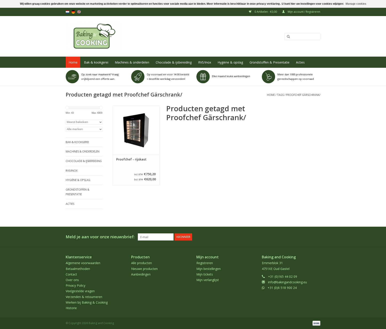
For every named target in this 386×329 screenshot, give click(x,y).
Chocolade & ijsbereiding (174, 62)
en (79, 12)
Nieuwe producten (144, 269)
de (73, 12)
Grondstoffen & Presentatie (270, 62)
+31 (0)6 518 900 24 (282, 288)
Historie (71, 308)
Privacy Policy (75, 285)
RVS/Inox (204, 62)
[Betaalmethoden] (315, 323)
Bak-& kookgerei (96, 62)
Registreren (204, 263)
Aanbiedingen (141, 274)
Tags (280, 95)
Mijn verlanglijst (207, 280)
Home (73, 62)
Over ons (72, 280)
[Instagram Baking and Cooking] (316, 237)
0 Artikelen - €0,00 (266, 12)
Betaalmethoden (78, 269)
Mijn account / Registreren (303, 12)
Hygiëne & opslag (230, 62)
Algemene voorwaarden (83, 263)
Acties (300, 62)
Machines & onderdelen (132, 62)
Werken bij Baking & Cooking (87, 302)
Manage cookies (356, 3)
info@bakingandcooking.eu (287, 282)
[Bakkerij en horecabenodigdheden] (141, 36)
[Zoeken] (287, 37)
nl (67, 12)
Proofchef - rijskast (131, 159)
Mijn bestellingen (208, 269)
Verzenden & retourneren (84, 297)
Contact (71, 274)
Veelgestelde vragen (80, 291)
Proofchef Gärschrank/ (303, 95)
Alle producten (141, 263)
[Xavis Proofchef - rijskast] (136, 130)
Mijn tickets (204, 274)
